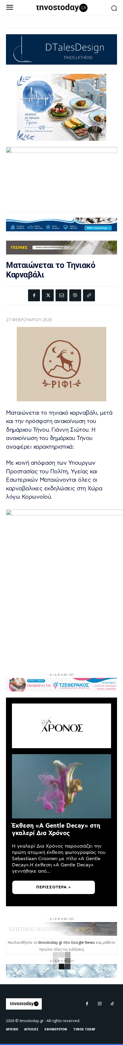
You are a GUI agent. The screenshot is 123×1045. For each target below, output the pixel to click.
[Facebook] (34, 295)
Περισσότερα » (53, 887)
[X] (48, 295)
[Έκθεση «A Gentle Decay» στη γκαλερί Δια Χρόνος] (61, 786)
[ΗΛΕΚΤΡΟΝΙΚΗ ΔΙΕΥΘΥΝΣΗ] (61, 295)
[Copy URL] (89, 295)
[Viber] (75, 295)
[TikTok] (112, 1004)
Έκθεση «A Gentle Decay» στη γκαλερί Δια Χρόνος (56, 829)
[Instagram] (99, 1004)
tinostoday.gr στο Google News (67, 942)
